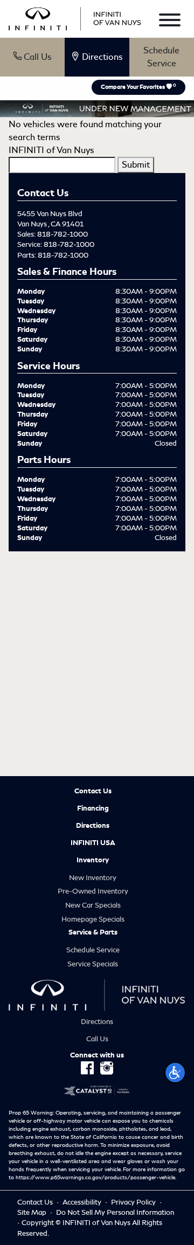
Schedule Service (161, 56)
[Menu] (170, 21)
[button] (175, 1072)
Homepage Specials (92, 919)
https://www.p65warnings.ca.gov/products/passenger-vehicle (95, 1177)
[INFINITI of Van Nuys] (75, 17)
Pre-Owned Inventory (93, 891)
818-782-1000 (62, 234)
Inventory (93, 860)
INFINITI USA (93, 843)
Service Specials (92, 964)
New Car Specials (93, 905)
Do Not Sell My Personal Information (115, 1212)
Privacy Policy (134, 1202)
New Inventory (92, 878)
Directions (92, 825)
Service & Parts (92, 932)
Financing (93, 808)
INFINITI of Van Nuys (51, 150)
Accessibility (83, 1202)
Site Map (32, 1212)
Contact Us (93, 791)
